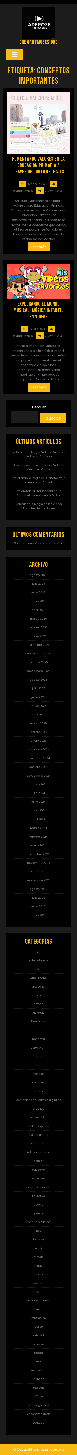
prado (38, 1353)
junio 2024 (38, 802)
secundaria (39, 1370)
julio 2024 (38, 793)
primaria (38, 1362)
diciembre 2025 (39, 645)
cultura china (38, 1117)
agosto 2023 (38, 889)
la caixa (38, 1239)
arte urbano (38, 978)
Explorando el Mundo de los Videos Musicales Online (38, 467)
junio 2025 (38, 697)
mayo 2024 (38, 810)
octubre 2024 (38, 767)
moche (39, 1274)
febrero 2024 (38, 837)
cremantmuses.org (38, 42)
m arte (38, 1248)
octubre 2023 (38, 871)
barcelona (38, 1021)
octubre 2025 (38, 662)
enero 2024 (38, 845)
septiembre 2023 (38, 880)
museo (38, 1292)
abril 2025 (38, 715)
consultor (38, 1082)
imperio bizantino (38, 1222)
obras (38, 1327)
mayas (38, 1257)
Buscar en (38, 407)
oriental (38, 1335)
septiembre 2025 (38, 671)
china (38, 1056)
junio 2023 (38, 906)
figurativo (38, 1196)
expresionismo (38, 1187)
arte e (38, 969)
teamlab (38, 1379)
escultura (38, 1178)
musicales (38, 1318)
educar (38, 1161)
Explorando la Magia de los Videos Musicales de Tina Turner (39, 506)
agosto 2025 (38, 680)
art (38, 952)
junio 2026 (38, 592)
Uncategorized (38, 1405)
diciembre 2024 (38, 749)
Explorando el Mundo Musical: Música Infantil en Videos (38, 310)
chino (38, 1065)
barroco (38, 1030)
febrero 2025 (39, 732)
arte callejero (38, 960)
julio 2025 (38, 688)
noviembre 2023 (38, 863)
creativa (38, 1109)
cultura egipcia (38, 1126)
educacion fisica (38, 1152)
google (38, 1205)
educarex (38, 1170)
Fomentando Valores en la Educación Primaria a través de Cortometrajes (38, 165)
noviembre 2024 (38, 758)
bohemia (38, 1039)
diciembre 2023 (39, 854)
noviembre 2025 (38, 653)
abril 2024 (39, 819)
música (38, 1309)
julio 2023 (38, 898)
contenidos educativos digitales (38, 1100)
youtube (38, 1423)
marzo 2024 (38, 828)
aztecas (38, 1013)
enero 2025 (39, 741)
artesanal (38, 987)
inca (38, 1231)
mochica (38, 1283)
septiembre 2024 (39, 776)
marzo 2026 (38, 619)
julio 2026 (38, 584)
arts (38, 995)
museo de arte (38, 1300)
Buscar (53, 418)
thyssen (38, 1388)
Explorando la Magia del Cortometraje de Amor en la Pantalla (38, 480)
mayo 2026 (38, 601)
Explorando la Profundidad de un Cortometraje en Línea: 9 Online (38, 493)
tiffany (38, 1396)
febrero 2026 (39, 627)
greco (38, 1213)
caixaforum (38, 1048)
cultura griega (38, 1135)
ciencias (38, 1074)
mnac (38, 1266)
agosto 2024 (38, 784)
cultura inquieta (38, 1143)
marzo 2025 (38, 723)
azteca (38, 1004)
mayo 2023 (38, 915)
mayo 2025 (38, 706)
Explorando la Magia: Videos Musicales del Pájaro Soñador (39, 454)
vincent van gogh (38, 1414)
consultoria (38, 1091)
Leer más (38, 247)
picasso (38, 1344)
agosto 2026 (38, 575)
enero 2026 (39, 636)
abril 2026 (38, 610)
